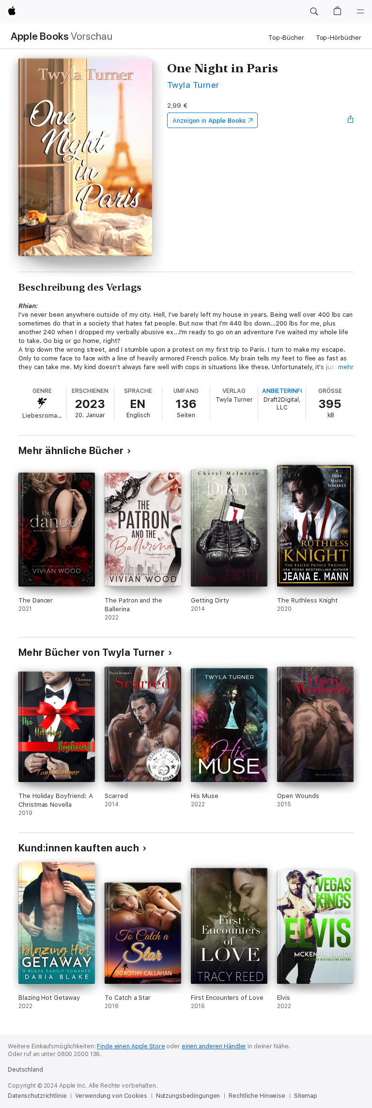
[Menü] (360, 11)
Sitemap (305, 1095)
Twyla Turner (193, 85)
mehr (346, 367)
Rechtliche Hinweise (257, 1095)
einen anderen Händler (214, 1046)
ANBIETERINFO (283, 391)
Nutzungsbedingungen (188, 1095)
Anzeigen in (209, 120)
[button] (314, 11)
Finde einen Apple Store (131, 1046)
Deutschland (25, 1069)
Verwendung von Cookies (111, 1095)
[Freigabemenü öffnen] (351, 120)
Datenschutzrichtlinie (37, 1095)
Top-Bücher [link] (286, 37)
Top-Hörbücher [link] (338, 37)
